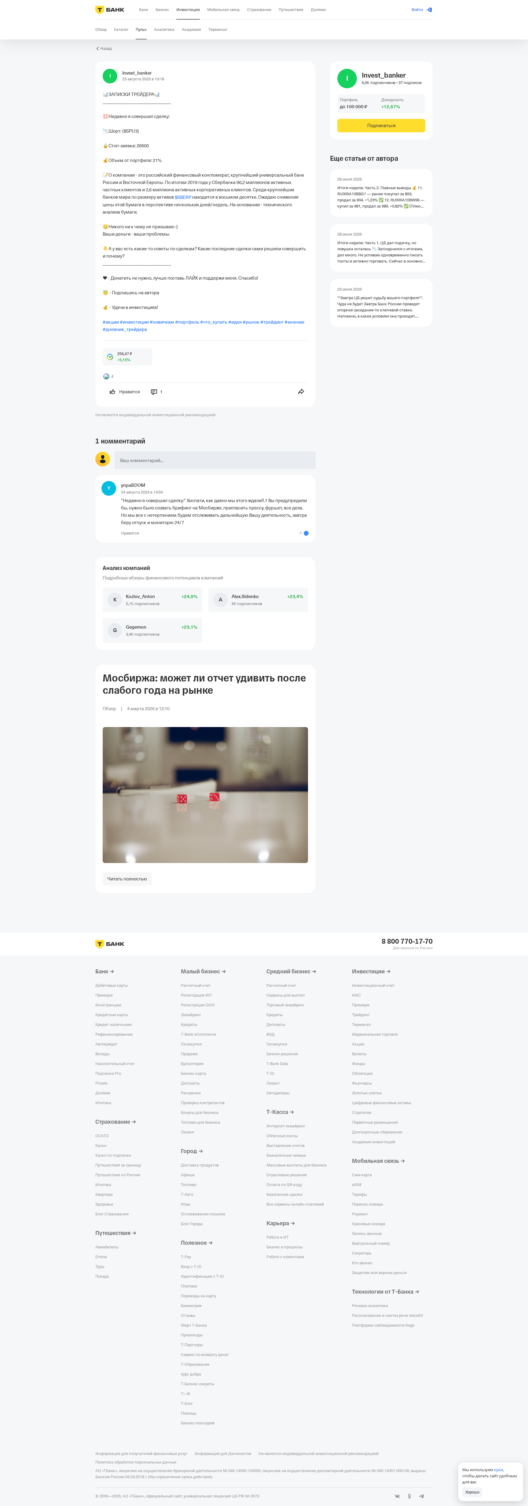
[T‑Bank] (109, 10)
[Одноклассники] (409, 1496)
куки (498, 1469)
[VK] (397, 1496)
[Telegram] (421, 1496)
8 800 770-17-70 (407, 941)
